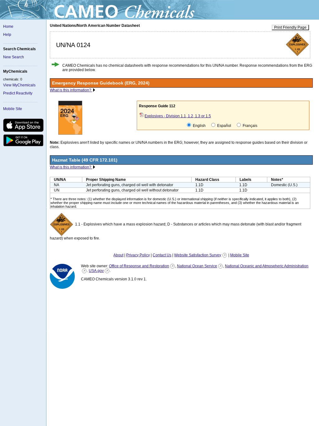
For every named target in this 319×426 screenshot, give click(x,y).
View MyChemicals (19, 85)
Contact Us (162, 255)
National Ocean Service (197, 266)
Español (223, 125)
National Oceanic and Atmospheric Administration (266, 266)
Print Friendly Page (290, 27)
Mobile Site (12, 109)
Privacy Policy (138, 255)
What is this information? (71, 90)
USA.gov (96, 271)
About (118, 255)
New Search (13, 57)
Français (249, 125)
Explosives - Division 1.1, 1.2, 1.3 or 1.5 (178, 116)
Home (8, 26)
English (199, 125)
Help (7, 34)
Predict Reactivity (17, 93)
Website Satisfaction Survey (197, 255)
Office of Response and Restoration (139, 266)
